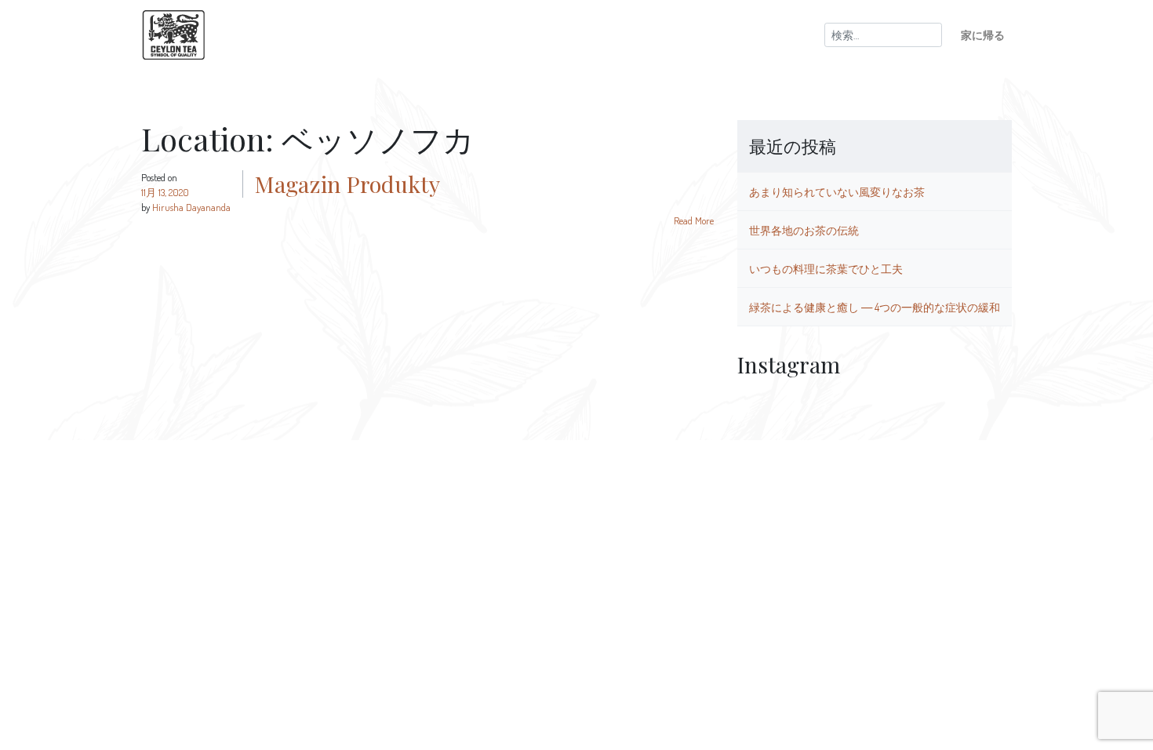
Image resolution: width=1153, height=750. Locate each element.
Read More (694, 220)
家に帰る (983, 34)
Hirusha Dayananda (191, 207)
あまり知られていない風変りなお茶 (837, 191)
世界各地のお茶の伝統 (804, 230)
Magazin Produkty (347, 183)
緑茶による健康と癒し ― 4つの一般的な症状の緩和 (874, 307)
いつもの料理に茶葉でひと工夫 (826, 268)
